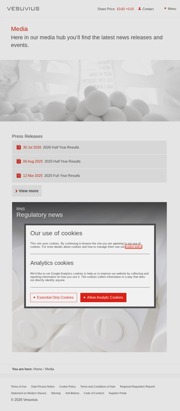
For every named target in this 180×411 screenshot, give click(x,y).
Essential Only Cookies (55, 297)
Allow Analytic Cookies (105, 297)
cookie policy (133, 246)
